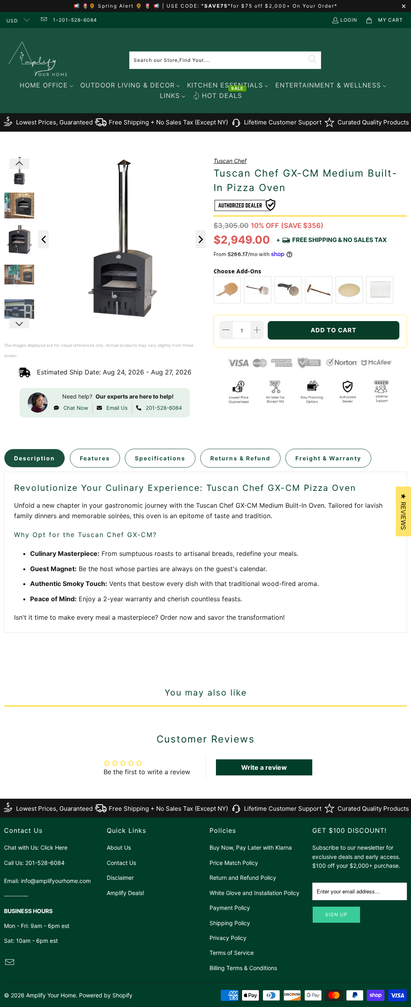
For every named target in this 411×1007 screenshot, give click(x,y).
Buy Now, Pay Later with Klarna (251, 847)
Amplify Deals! (125, 892)
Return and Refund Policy (243, 877)
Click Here (54, 847)
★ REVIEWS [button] (403, 511)
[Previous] (43, 239)
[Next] (200, 239)
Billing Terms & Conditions (243, 967)
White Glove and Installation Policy (254, 892)
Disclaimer (120, 877)
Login (348, 20)
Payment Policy (230, 907)
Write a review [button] (264, 767)
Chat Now (75, 408)
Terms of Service (232, 952)
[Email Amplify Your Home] (43, 20)
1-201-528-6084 (75, 20)
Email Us (117, 408)
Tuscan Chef (230, 160)
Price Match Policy (234, 862)
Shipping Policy (230, 923)
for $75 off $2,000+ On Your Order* (284, 6)
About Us (119, 847)
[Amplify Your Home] (38, 60)
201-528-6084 (164, 408)
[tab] (34, 458)
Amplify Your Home (51, 995)
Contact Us (121, 862)
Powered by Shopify (105, 995)
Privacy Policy (228, 937)
